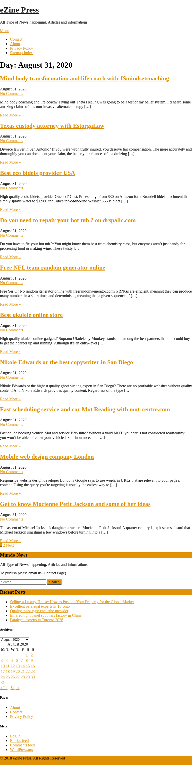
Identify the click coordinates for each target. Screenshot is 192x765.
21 (23, 671)
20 (18, 671)
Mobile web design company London (47, 456)
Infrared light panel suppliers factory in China (46, 615)
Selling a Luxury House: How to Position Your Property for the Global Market (72, 602)
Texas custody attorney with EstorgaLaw (52, 125)
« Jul (4, 688)
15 (28, 666)
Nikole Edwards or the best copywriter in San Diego (66, 362)
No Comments (11, 93)
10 (3, 666)
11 (8, 666)
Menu (4, 31)
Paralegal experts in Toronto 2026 (36, 620)
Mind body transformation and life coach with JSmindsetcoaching (84, 78)
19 (13, 671)
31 (3, 682)
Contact (16, 39)
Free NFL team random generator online (52, 267)
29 (28, 677)
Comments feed (22, 745)
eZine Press (19, 9)
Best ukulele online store (31, 315)
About (15, 44)
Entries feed (19, 740)
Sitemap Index (21, 53)
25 (8, 677)
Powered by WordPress (18, 762)
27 (18, 677)
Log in (15, 736)
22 (28, 671)
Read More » (10, 115)
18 (8, 671)
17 (3, 671)
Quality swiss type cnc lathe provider (39, 611)
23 (33, 671)
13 (18, 666)
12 (13, 666)
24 (3, 677)
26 (13, 677)
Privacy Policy (21, 48)
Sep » (15, 688)
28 (23, 677)
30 (33, 677)
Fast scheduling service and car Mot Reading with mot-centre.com (85, 409)
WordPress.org (21, 749)
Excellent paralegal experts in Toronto (40, 606)
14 (23, 666)
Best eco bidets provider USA (37, 173)
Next (10, 545)
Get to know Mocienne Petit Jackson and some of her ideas (75, 504)
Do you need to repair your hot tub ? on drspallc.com (68, 220)
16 (33, 666)
